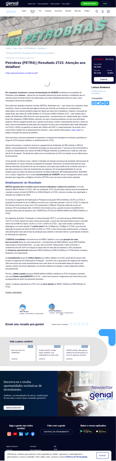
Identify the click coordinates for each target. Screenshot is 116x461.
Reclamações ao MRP (60, 438)
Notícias (67, 11)
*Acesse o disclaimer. (13, 445)
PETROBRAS (27, 48)
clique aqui (30, 125)
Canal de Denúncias (12, 434)
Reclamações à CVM (60, 435)
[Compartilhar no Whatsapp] (94, 103)
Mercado (77, 11)
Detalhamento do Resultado (98, 92)
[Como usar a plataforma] (108, 10)
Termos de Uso (10, 430)
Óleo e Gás (17, 48)
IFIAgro (85, 11)
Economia (58, 11)
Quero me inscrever (13, 387)
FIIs (41, 11)
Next (93, 328)
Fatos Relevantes (35, 423)
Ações (24, 11)
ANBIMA (56, 429)
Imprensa (9, 423)
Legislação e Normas (36, 430)
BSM (55, 422)
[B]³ (55, 419)
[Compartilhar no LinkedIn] (103, 103)
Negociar (103, 79)
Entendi (103, 455)
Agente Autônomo (11, 419)
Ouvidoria (33, 419)
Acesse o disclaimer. (13, 269)
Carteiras (49, 11)
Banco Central (58, 432)
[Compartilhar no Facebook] (107, 103)
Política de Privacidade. (75, 457)
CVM (55, 426)
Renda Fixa (32, 11)
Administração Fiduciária (37, 427)
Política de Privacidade (13, 427)
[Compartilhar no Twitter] (98, 103)
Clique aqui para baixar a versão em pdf (20, 68)
